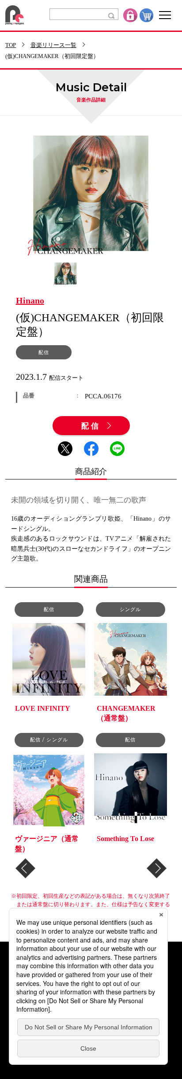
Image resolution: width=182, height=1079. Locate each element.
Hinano (30, 300)
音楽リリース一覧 (53, 45)
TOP (10, 45)
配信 (91, 426)
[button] (25, 868)
